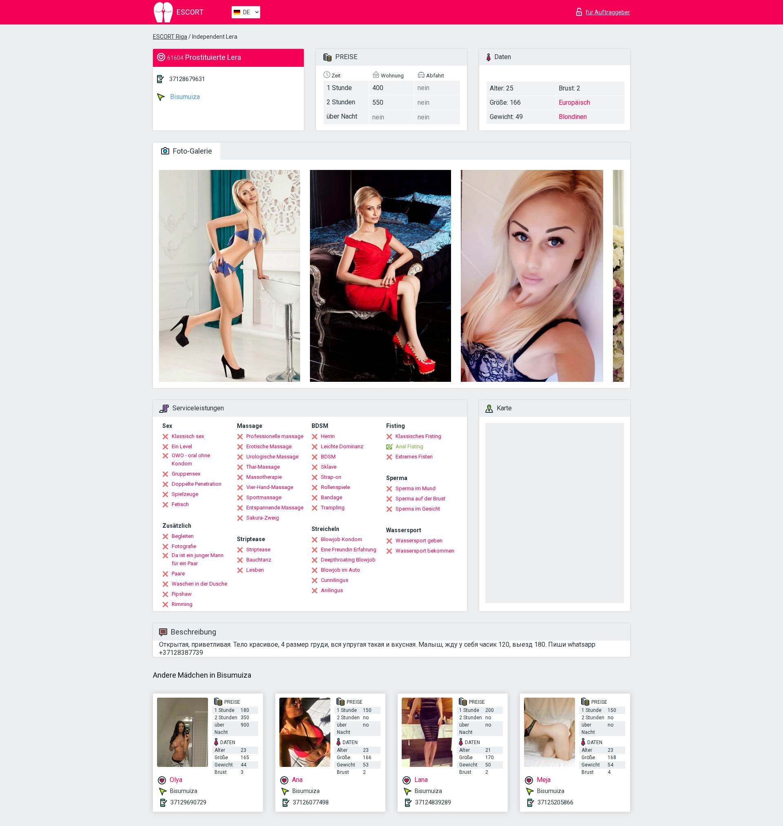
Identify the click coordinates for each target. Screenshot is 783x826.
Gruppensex (186, 474)
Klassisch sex (188, 436)
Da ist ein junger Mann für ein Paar (197, 559)
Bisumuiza (184, 97)
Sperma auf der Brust (420, 499)
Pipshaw (182, 594)
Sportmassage (263, 497)
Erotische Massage (269, 446)
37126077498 (311, 802)
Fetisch (180, 504)
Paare (178, 573)
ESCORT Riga (170, 36)
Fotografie (184, 546)
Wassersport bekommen (425, 551)
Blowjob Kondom (341, 539)
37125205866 (555, 802)
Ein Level (182, 446)
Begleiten (183, 536)
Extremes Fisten (414, 457)
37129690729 (188, 802)
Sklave (328, 467)
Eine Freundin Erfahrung (348, 549)
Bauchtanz (258, 560)
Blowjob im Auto (340, 570)
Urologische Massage (272, 457)
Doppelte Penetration (196, 484)
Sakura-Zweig (262, 518)
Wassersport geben (419, 540)
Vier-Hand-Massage (269, 487)
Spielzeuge (185, 494)
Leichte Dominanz (342, 446)
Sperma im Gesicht (418, 509)
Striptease (258, 549)
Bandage (331, 497)
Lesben (255, 570)
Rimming (182, 604)
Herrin (328, 436)
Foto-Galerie (191, 151)
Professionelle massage (274, 436)
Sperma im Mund (416, 488)
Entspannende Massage (274, 507)
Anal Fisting (409, 446)
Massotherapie (264, 477)
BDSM (328, 457)
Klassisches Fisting (418, 436)
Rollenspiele (335, 487)
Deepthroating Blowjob (348, 560)
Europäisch (574, 102)
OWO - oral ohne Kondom (191, 459)
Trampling (333, 507)
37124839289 (433, 802)
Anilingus (332, 590)
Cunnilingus (334, 580)
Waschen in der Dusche (199, 584)
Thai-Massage (263, 467)
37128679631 (187, 79)
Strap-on (331, 477)
